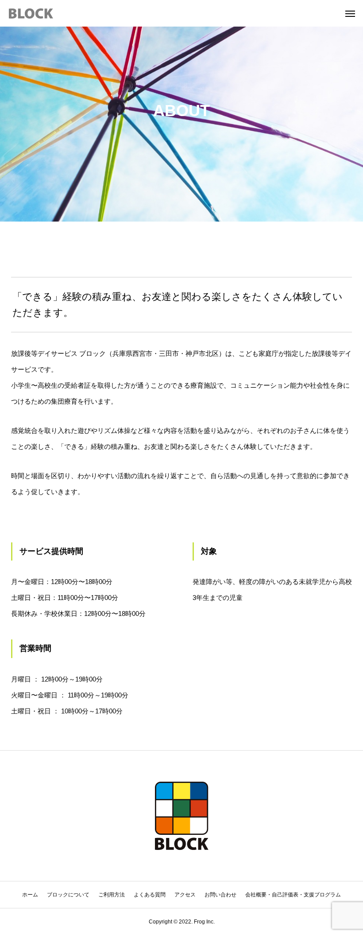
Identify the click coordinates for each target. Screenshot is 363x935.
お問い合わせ (220, 895)
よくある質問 (150, 895)
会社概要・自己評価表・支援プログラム (293, 895)
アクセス (185, 895)
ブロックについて (68, 895)
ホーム (30, 895)
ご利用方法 (111, 895)
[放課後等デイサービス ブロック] (31, 13)
